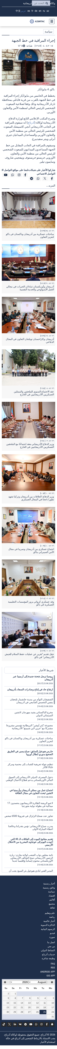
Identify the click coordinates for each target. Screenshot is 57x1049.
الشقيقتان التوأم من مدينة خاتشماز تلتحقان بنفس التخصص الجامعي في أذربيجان (31, 701)
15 (15, 1003)
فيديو (52, 933)
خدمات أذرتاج (48, 954)
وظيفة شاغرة (48, 958)
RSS (53, 967)
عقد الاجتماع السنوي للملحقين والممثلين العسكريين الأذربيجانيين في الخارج (34, 393)
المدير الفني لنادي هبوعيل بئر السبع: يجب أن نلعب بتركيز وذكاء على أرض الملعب (31, 872)
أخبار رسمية (49, 883)
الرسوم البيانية (48, 929)
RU (44, 10)
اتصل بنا (51, 942)
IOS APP (51, 975)
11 (45, 1003)
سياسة (48, 31)
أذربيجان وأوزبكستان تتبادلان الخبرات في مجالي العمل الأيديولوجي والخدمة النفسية (30, 288)
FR (32, 10)
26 (37, 1012)
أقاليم (52, 899)
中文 (18, 10)
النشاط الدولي (48, 950)
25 (44, 1012)
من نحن (51, 946)
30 (8, 1012)
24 (53, 1012)
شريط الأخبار (46, 670)
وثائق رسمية (49, 887)
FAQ (53, 963)
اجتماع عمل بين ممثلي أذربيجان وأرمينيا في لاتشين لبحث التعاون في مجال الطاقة (31, 792)
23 (8, 1007)
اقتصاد (52, 895)
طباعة (29, 45)
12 (37, 1003)
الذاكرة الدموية (48, 925)
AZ (48, 10)
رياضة (52, 917)
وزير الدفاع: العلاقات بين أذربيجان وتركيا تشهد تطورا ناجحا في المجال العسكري (31, 498)
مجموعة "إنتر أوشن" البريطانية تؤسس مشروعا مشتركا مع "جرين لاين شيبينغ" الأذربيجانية (29, 727)
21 (22, 1007)
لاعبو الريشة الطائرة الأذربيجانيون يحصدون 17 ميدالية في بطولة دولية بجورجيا (30, 804)
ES (29, 10)
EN (40, 10)
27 (29, 1012)
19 (37, 1007)
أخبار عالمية (49, 921)
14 (22, 1003)
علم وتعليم (50, 913)
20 (29, 1007)
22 (15, 1007)
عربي (23, 10)
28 (22, 1012)
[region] (29, 773)
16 (8, 1003)
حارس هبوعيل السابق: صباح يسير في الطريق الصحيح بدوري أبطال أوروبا (30, 753)
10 (53, 1003)
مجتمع (52, 903)
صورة (52, 937)
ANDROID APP (47, 971)
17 (53, 1007)
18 (44, 1007)
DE (36, 10)
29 (15, 1012)
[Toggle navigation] (51, 21)
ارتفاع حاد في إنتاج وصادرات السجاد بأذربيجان (30, 689)
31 (53, 1016)
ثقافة (52, 907)
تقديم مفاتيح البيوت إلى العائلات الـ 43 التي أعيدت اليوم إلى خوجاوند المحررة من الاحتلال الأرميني (30, 842)
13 (29, 1003)
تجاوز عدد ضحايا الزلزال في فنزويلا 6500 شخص (29, 816)
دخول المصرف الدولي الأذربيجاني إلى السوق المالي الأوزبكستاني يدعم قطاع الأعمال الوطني (29, 778)
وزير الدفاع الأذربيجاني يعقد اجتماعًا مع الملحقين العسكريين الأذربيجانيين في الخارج (30, 445)
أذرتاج (31, 122)
